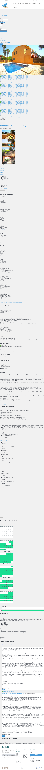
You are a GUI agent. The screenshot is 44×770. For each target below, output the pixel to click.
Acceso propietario (40, 0)
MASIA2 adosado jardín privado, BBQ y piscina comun (13, 693)
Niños (1, 28)
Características (5, 11)
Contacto (34, 3)
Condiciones (4, 12)
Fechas (1, 19)
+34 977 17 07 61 (7, 757)
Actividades (22, 3)
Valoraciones (4, 15)
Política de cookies (25, 755)
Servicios (26, 3)
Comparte (2, 189)
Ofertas (38, 3)
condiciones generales (35, 758)
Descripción (2, 123)
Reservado (4, 606)
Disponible (4, 609)
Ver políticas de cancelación (5, 412)
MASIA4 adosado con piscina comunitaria (10, 647)
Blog (30, 3)
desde (1, 17)
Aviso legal (25, 756)
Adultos (1, 23)
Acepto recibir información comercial (35, 761)
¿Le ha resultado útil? (22, 632)
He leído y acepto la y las (36, 757)
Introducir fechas (3, 31)
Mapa (3, 14)
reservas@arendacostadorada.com (10, 758)
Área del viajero (33, 0)
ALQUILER (14, 3)
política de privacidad (36, 757)
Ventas (18, 3)
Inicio (17, 753)
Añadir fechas (2, 22)
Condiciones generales (25, 752)
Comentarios (15, 7)
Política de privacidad (25, 758)
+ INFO (3, 689)
